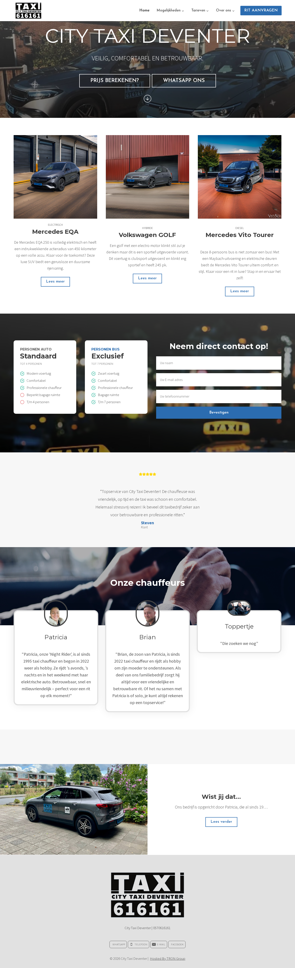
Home (144, 10)
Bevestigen (218, 413)
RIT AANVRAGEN (261, 11)
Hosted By (158, 958)
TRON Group (175, 958)
